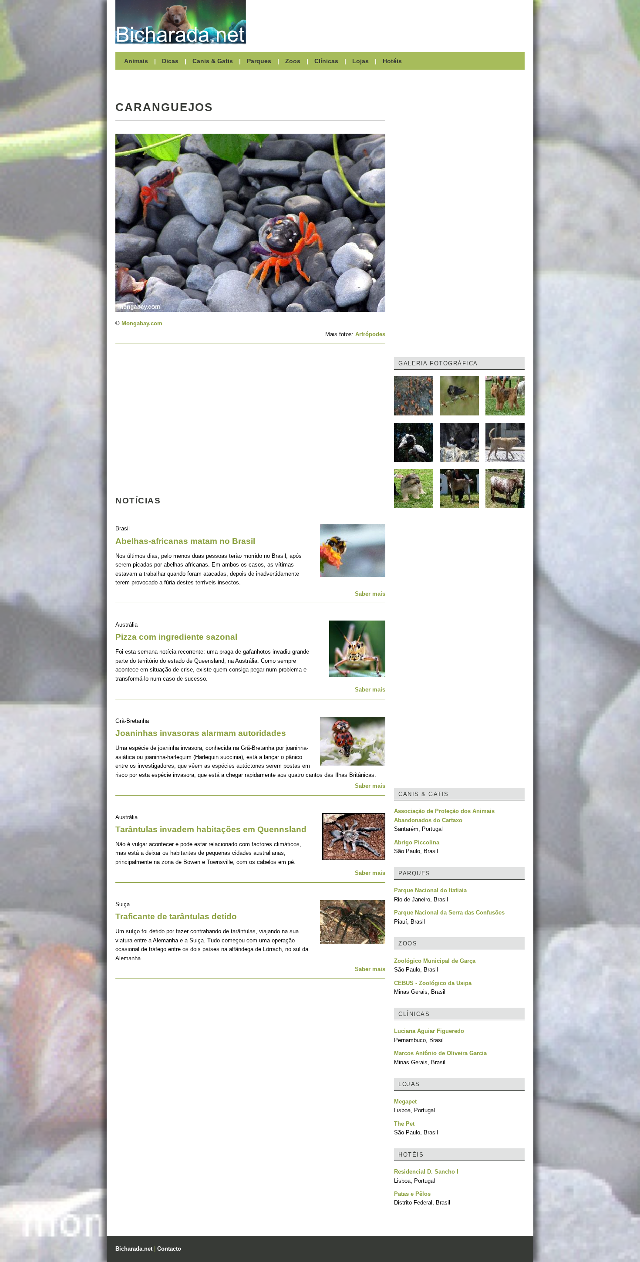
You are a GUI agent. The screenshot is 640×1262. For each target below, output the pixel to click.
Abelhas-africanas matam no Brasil (185, 541)
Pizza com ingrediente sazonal (176, 636)
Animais (136, 60)
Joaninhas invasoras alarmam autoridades (200, 733)
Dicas (170, 60)
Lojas (360, 60)
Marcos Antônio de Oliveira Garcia (440, 1053)
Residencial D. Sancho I (426, 1171)
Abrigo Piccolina (416, 842)
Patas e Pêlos (412, 1194)
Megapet (405, 1101)
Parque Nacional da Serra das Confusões (449, 912)
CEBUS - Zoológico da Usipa (433, 983)
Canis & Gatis (212, 60)
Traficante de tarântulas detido (176, 916)
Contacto (169, 1248)
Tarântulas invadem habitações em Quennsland (211, 829)
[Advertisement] (390, 22)
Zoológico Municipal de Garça (434, 961)
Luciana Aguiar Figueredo (429, 1031)
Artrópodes (370, 334)
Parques (259, 60)
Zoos (292, 60)
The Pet (404, 1123)
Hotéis (392, 60)
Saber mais (370, 594)
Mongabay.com (141, 323)
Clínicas (326, 60)
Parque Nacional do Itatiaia (430, 890)
